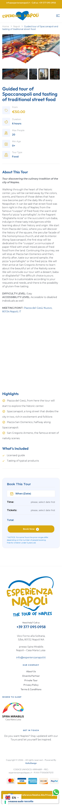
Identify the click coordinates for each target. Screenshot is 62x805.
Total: (10, 520)
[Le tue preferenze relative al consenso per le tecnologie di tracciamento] (5, 802)
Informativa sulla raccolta (18, 801)
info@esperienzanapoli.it (31, 657)
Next (52, 51)
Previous (10, 51)
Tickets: (12, 510)
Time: (10, 502)
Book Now (29, 529)
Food (15, 156)
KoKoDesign (31, 763)
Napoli (16, 26)
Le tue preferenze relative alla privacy (33, 795)
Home (5, 26)
